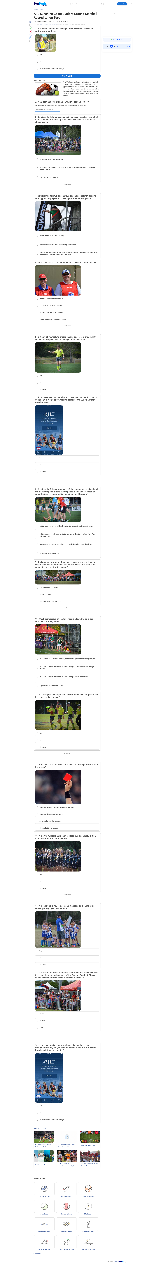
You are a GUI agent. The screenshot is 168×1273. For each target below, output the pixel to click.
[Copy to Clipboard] (31, 37)
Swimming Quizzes (44, 1249)
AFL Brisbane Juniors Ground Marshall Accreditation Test (43, 1146)
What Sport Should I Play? (88, 1145)
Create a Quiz (122, 4)
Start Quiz (67, 76)
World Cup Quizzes (88, 1232)
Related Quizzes (40, 1128)
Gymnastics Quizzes (88, 1249)
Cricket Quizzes (66, 1196)
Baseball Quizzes (66, 1214)
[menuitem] (109, 4)
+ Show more (37, 1253)
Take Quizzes (109, 4)
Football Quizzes (44, 1196)
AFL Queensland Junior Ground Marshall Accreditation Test (66, 1146)
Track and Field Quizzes (66, 1249)
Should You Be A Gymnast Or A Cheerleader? (89, 1165)
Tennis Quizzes (44, 1214)
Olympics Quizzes (66, 1232)
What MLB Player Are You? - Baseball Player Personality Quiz (67, 1165)
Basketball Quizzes (88, 1196)
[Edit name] (118, 46)
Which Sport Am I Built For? (42, 1165)
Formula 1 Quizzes (44, 1232)
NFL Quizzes (88, 1214)
